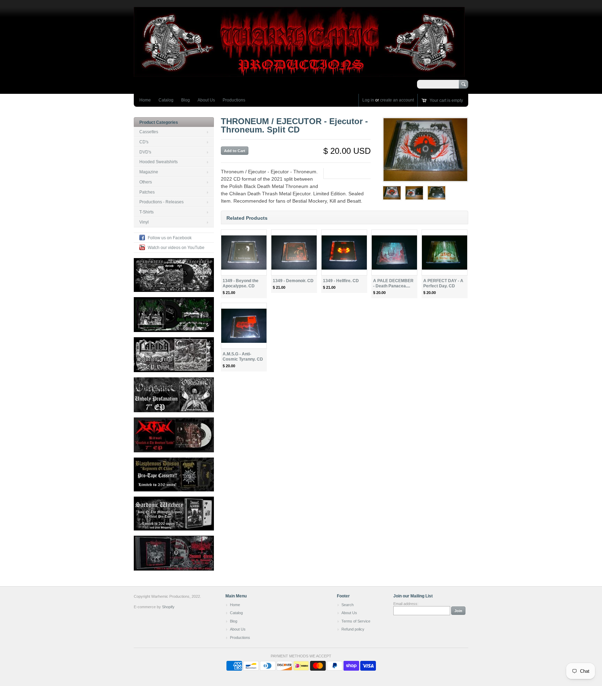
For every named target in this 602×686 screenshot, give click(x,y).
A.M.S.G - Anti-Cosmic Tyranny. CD (243, 357)
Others (145, 182)
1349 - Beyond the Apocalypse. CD (240, 283)
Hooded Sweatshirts (158, 161)
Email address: (405, 604)
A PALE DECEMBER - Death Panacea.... (393, 283)
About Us (206, 100)
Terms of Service (355, 621)
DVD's (145, 152)
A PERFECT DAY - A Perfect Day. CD (443, 283)
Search (347, 605)
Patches (147, 192)
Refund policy (352, 629)
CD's (143, 142)
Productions (234, 100)
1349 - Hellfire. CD (341, 280)
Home (145, 100)
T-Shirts (146, 212)
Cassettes (148, 131)
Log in (368, 100)
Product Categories (158, 122)
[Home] (299, 73)
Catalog (166, 100)
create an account (397, 100)
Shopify (168, 607)
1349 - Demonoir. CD (293, 280)
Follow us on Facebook (170, 237)
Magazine (148, 171)
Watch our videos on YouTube (176, 247)
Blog (185, 100)
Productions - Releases (161, 201)
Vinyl (144, 222)
